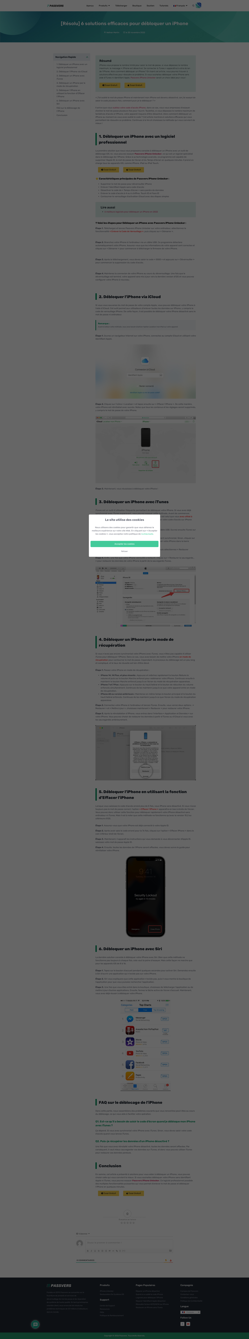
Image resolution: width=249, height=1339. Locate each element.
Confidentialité (147, 534)
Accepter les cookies (124, 544)
